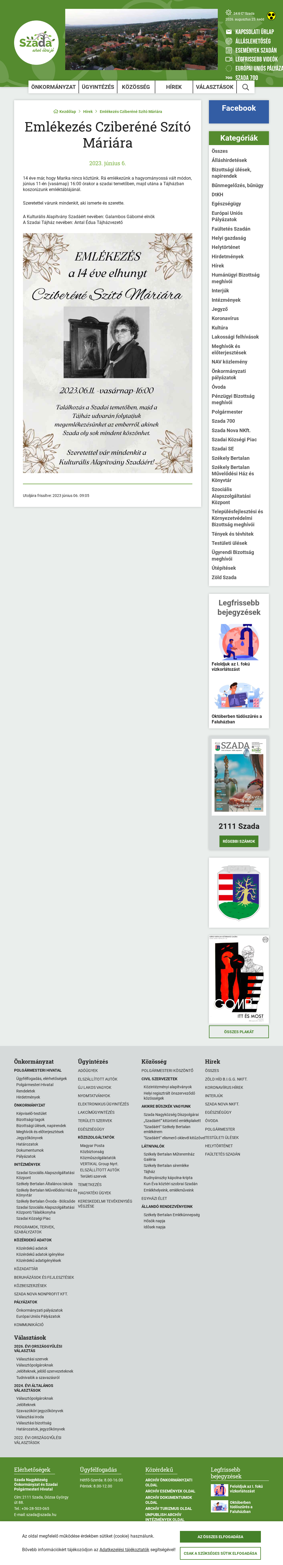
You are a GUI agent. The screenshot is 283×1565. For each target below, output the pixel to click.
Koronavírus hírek (224, 1087)
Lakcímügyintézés (96, 1112)
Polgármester (227, 412)
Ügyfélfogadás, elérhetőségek (41, 1078)
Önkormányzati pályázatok (229, 374)
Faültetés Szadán (231, 229)
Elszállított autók (97, 1079)
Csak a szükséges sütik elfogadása (220, 1553)
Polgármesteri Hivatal (34, 1084)
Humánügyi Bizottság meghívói (236, 278)
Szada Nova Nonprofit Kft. (41, 1294)
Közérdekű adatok (32, 1248)
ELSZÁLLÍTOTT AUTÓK (100, 1170)
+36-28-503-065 (35, 1508)
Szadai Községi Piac (234, 439)
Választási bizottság (33, 1423)
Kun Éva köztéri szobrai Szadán (171, 1184)
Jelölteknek (26, 1404)
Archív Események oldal (170, 1491)
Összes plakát (239, 1032)
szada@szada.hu (41, 1514)
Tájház (149, 1171)
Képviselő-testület (31, 1113)
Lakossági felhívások (235, 337)
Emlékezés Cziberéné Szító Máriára (131, 111)
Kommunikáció (29, 1324)
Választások (215, 87)
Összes (220, 151)
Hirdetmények (228, 256)
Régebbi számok (239, 841)
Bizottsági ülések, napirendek (231, 173)
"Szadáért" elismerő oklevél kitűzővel (174, 1138)
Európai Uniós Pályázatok (227, 216)
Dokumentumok (30, 1150)
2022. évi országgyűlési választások (37, 1440)
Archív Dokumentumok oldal (168, 1500)
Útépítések (224, 568)
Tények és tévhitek (233, 534)
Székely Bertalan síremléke (166, 1165)
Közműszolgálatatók (98, 1158)
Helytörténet (226, 247)
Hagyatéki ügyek (94, 1193)
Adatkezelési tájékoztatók (124, 1549)
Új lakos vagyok (94, 1087)
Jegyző (220, 309)
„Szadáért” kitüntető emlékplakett (172, 1120)
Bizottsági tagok (30, 1119)
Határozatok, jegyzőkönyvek (40, 1429)
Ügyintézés (98, 87)
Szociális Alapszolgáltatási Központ (231, 495)
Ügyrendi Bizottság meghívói (233, 555)
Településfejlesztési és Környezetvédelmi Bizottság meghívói (237, 518)
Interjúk (220, 290)
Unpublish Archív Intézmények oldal (165, 1517)
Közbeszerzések (30, 1285)
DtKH (217, 194)
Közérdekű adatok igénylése (40, 1254)
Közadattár (26, 1269)
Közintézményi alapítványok (168, 1087)
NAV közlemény (229, 362)
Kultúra (220, 328)
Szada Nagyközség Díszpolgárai (171, 1114)
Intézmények (226, 300)
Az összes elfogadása (220, 1537)
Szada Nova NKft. (231, 430)
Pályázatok (26, 1156)
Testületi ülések (229, 543)
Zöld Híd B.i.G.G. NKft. (226, 1079)
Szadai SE (223, 449)
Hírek (174, 87)
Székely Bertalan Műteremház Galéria (169, 1156)
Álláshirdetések (229, 160)
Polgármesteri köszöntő (167, 1070)
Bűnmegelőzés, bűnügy (237, 185)
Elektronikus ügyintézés (103, 1104)
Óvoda (219, 387)
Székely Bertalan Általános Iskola (44, 1184)
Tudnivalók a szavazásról (37, 1377)
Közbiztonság (92, 1151)
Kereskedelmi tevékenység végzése (105, 1203)
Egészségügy (226, 204)
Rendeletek (25, 1091)
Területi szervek (95, 1120)
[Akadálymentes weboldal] (271, 15)
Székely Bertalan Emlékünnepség (172, 1215)
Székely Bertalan (231, 458)
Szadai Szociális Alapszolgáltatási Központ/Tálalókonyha (45, 1210)
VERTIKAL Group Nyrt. (99, 1164)
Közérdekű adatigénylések (38, 1260)
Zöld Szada (224, 577)
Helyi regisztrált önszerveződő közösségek (169, 1095)
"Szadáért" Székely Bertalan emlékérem (167, 1129)
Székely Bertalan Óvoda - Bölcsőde (45, 1201)
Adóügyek (88, 1070)
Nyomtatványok (94, 1096)
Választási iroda (30, 1417)
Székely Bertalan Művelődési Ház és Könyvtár (233, 473)
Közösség (136, 87)
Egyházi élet (154, 1198)
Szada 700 (223, 421)
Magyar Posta (92, 1145)
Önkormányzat (53, 87)
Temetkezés (89, 1184)
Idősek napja (155, 1227)
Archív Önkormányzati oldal (168, 1482)
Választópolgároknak (34, 1365)
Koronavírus (225, 318)
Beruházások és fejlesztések (44, 1277)
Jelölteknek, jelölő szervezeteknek (44, 1371)
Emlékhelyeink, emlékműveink (169, 1190)
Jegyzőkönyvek (29, 1138)
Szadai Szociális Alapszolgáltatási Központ (45, 1175)
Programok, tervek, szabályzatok (34, 1229)
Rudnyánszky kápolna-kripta (168, 1177)
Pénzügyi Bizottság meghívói (233, 399)
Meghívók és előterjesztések (229, 349)
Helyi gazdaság (229, 238)
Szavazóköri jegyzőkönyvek (39, 1411)
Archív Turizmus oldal (168, 1508)
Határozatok (27, 1144)
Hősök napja (154, 1221)
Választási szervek (32, 1359)
